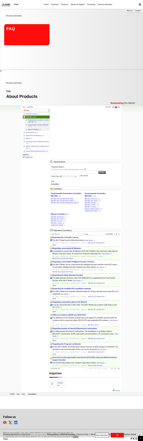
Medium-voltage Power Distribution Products (37, 147)
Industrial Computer (32, 114)
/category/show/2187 (24, 139)
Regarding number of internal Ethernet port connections (74, 328)
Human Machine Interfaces (35, 135)
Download (91, 4)
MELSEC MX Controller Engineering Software (65, 203)
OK (117, 435)
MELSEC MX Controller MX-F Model (63, 201)
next (119, 368)
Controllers (31, 117)
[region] (71, 435)
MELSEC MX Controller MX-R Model (62, 199)
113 (115, 368)
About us (130, 10)
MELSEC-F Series (92, 207)
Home (46, 4)
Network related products (94, 209)
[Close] (139, 435)
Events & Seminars (105, 4)
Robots (29, 138)
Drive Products (32, 132)
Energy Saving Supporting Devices (37, 151)
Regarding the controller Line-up (65, 237)
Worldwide (140, 4)
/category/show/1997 (26, 129)
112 (112, 368)
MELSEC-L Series (92, 205)
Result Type (55, 176)
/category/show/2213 (24, 142)
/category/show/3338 (26, 120)
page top (117, 390)
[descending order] (118, 234)
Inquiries (138, 10)
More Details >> (90, 240)
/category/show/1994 (24, 132)
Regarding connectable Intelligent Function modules (73, 262)
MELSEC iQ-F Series (93, 201)
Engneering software (58, 225)
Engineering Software (93, 211)
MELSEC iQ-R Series (92, 199)
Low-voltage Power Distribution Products (37, 142)
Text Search (84, 175)
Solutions (55, 4)
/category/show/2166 (24, 136)
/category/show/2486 (24, 114)
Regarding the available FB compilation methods (71, 288)
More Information (102, 435)
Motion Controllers (34, 129)
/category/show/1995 (26, 125)
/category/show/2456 (24, 146)
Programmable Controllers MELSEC (38, 125)
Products (64, 4)
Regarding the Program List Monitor (66, 344)
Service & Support (78, 4)
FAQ (24, 107)
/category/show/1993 (24, 117)
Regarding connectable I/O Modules (66, 248)
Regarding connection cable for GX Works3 (69, 302)
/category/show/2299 (24, 151)
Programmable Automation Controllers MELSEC (38, 121)
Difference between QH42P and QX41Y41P (69, 315)
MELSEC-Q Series (92, 203)
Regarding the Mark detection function (67, 275)
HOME (12, 394)
